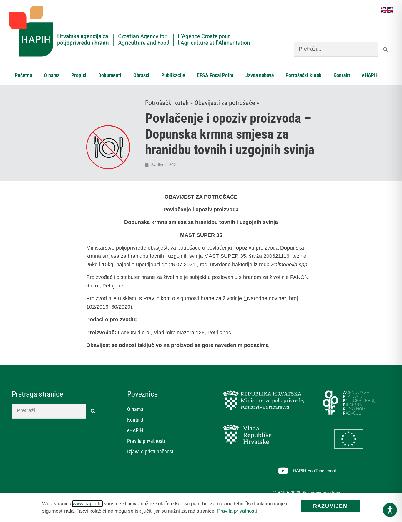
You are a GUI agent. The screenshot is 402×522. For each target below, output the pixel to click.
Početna (23, 75)
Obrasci (141, 75)
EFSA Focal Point (215, 75)
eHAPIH (370, 75)
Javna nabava (259, 75)
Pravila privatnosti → (240, 511)
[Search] (385, 49)
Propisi (79, 75)
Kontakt (341, 75)
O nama (51, 75)
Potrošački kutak (303, 75)
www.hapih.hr (87, 503)
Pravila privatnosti (146, 441)
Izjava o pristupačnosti (151, 451)
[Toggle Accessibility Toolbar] (390, 510)
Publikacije (173, 75)
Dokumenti (110, 75)
